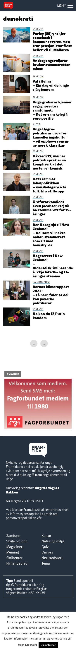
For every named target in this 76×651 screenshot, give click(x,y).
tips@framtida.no (18, 584)
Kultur (46, 535)
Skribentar (14, 557)
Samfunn (13, 535)
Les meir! (31, 645)
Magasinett (15, 546)
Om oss (47, 552)
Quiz (45, 546)
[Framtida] (8, 5)
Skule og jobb (16, 541)
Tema (46, 563)
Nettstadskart (52, 557)
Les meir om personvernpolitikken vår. (32, 515)
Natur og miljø (53, 541)
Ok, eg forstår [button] (48, 645)
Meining (12, 552)
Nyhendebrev (16, 563)
